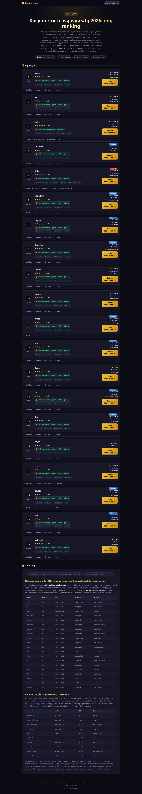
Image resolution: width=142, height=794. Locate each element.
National (39, 540)
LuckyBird (39, 196)
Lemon (38, 269)
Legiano (38, 220)
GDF (36, 343)
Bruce (37, 319)
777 (36, 466)
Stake (37, 122)
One (36, 417)
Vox (36, 515)
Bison (37, 368)
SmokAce (39, 146)
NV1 (36, 392)
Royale (38, 491)
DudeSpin (39, 245)
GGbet (37, 171)
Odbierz (109, 82)
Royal (37, 441)
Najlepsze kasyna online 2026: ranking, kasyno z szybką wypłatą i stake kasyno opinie (55, 574)
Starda (38, 294)
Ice (36, 97)
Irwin (37, 73)
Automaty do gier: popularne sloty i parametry (99, 574)
